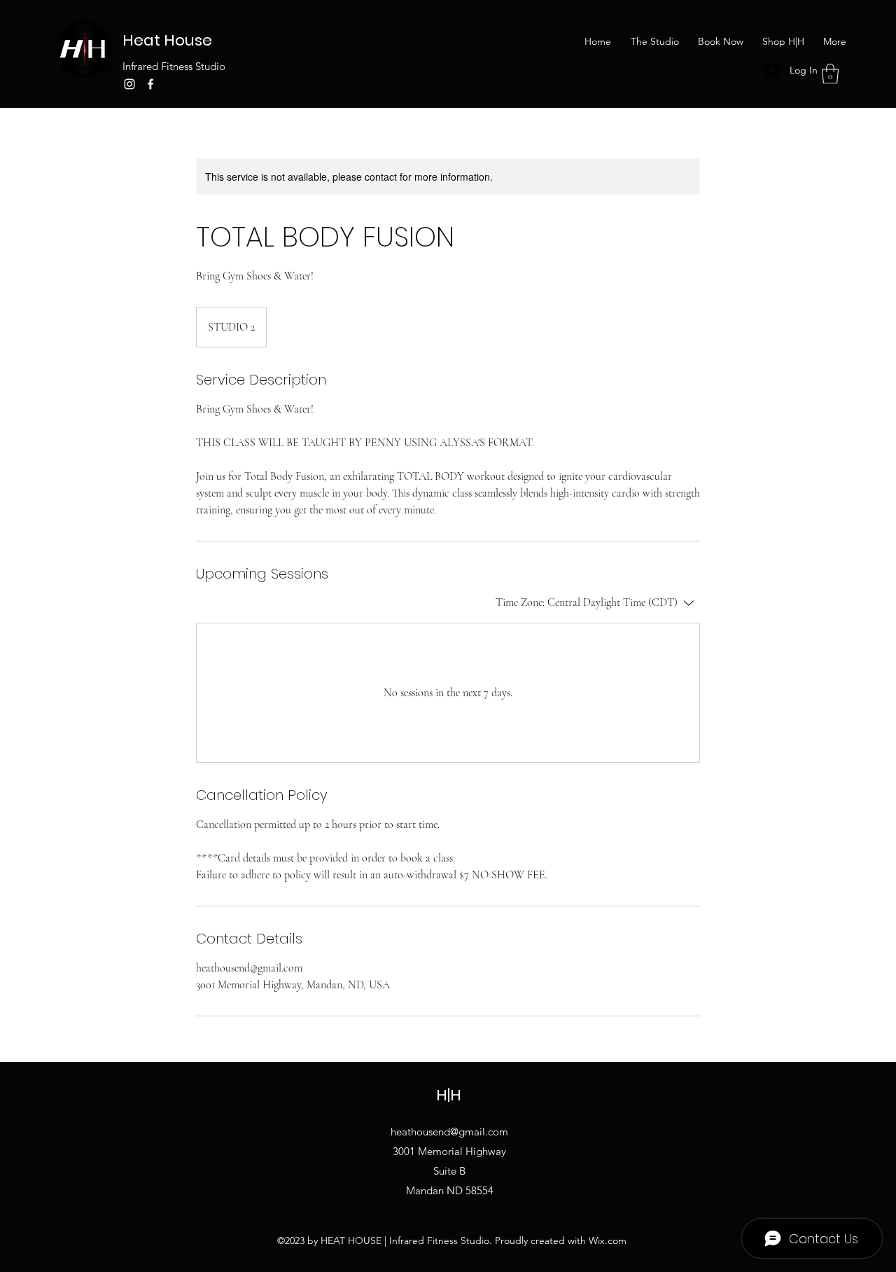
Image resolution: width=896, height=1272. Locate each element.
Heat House (167, 40)
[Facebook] (151, 84)
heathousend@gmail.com (449, 1131)
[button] (830, 74)
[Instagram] (129, 84)
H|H (448, 1095)
